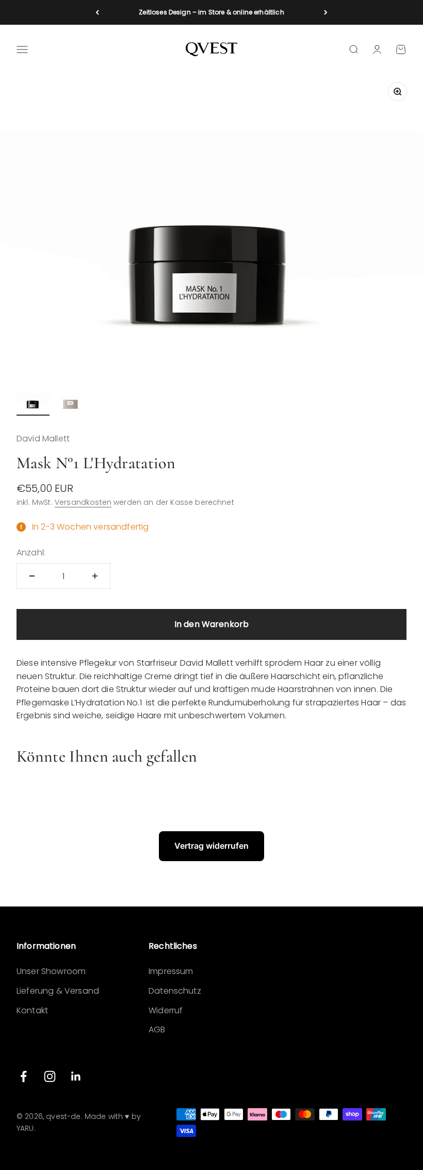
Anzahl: (31, 552)
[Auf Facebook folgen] (23, 1076)
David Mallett (43, 438)
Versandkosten (83, 502)
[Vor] (326, 12)
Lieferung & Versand (58, 991)
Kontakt (32, 1010)
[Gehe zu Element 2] (70, 402)
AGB (157, 1029)
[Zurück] (97, 12)
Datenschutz (175, 991)
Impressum (171, 971)
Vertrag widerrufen (211, 846)
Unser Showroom (51, 971)
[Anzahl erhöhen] (95, 576)
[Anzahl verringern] (32, 576)
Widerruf (166, 1010)
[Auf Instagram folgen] (50, 1076)
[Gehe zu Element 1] (33, 402)
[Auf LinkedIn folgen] (76, 1076)
